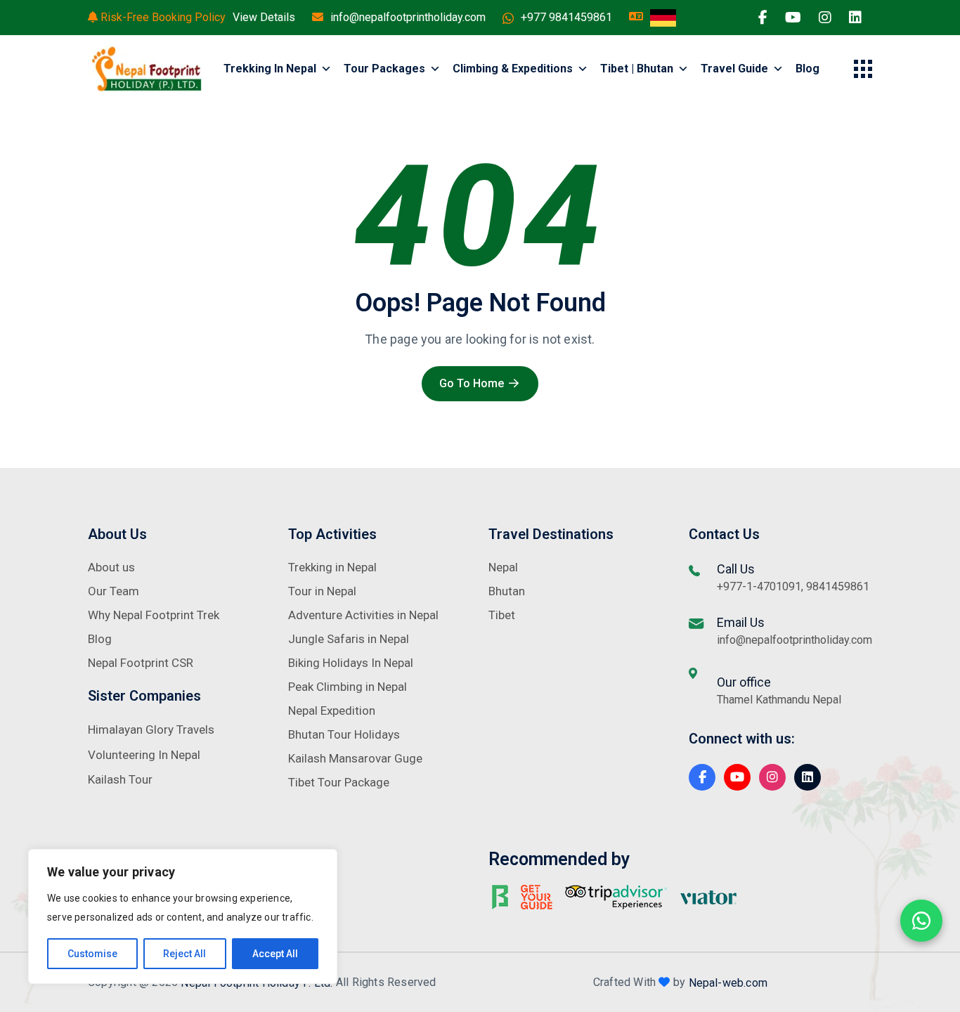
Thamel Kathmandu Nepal (779, 699)
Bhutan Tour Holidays (344, 734)
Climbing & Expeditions (513, 68)
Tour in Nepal (322, 591)
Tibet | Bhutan (636, 68)
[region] (182, 916)
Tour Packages (384, 68)
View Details (264, 17)
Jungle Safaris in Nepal (348, 639)
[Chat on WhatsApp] (921, 921)
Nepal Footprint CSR (140, 663)
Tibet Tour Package (338, 782)
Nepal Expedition (331, 710)
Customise (92, 953)
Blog (807, 68)
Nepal (503, 567)
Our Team (113, 591)
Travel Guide (734, 68)
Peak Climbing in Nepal (347, 687)
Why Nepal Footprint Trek (153, 615)
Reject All (184, 953)
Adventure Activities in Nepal (363, 615)
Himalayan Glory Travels (151, 729)
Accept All (275, 953)
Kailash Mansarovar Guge (355, 758)
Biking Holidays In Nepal (350, 663)
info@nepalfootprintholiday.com (408, 17)
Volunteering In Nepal (144, 755)
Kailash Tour (120, 779)
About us (111, 567)
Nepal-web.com (728, 982)
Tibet (501, 615)
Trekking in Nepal (269, 68)
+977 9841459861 (566, 17)
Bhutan (506, 591)
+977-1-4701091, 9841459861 (793, 586)
